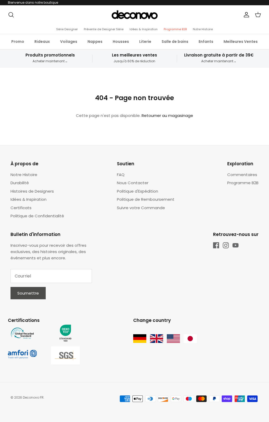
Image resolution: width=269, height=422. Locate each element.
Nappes (94, 41)
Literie (145, 41)
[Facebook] (216, 245)
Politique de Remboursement (145, 199)
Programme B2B (175, 29)
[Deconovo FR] (135, 15)
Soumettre (28, 293)
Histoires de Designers (32, 191)
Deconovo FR (33, 397)
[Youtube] (235, 245)
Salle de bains (175, 41)
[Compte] (245, 15)
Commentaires (242, 174)
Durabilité (20, 183)
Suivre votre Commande (141, 207)
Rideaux (42, 41)
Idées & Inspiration (144, 29)
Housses (121, 41)
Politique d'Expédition (137, 191)
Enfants (206, 41)
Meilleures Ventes (241, 41)
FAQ (121, 174)
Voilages (68, 41)
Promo (17, 41)
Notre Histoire (203, 29)
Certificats (21, 207)
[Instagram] (226, 245)
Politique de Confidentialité (37, 216)
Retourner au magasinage (167, 115)
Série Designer (67, 29)
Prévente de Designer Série (103, 29)
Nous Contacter (132, 183)
